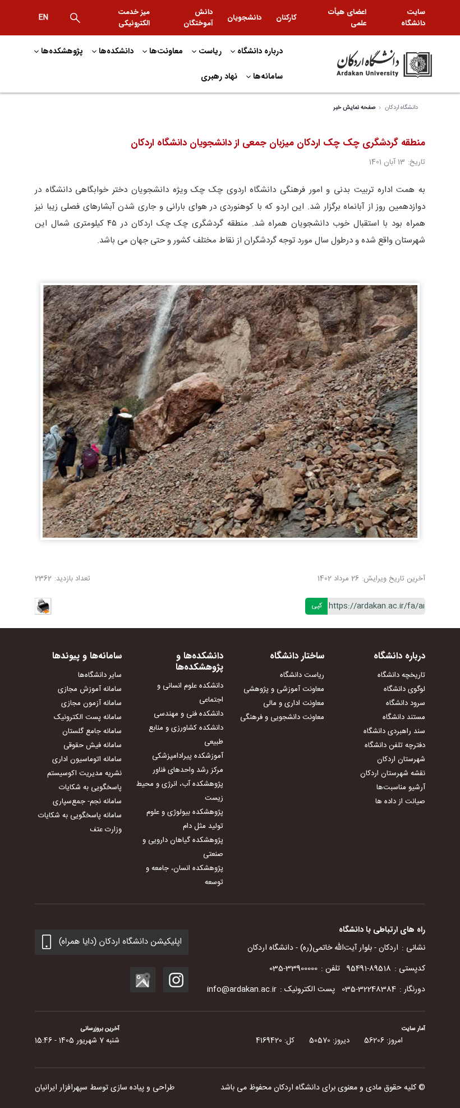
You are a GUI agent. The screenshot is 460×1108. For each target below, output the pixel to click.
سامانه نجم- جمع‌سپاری (87, 801)
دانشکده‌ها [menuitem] (116, 51)
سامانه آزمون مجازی (91, 703)
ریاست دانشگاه (302, 675)
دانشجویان (244, 18)
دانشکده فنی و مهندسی (188, 714)
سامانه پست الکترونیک (88, 717)
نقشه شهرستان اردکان (392, 773)
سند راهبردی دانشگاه (394, 731)
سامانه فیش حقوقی (92, 745)
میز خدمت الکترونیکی (134, 17)
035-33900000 (293, 969)
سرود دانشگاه (405, 703)
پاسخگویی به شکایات (90, 787)
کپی (316, 605)
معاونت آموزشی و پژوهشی (283, 689)
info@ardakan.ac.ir (242, 989)
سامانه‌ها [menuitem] (268, 76)
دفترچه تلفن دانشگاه (395, 745)
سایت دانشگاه (413, 17)
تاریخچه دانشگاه (401, 675)
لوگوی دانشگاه (404, 689)
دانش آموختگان (198, 17)
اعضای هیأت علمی (347, 17)
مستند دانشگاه (404, 717)
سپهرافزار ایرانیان (61, 1088)
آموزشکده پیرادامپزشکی (187, 756)
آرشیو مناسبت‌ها (400, 787)
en (43, 17)
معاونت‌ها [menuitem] (166, 51)
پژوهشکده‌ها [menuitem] (62, 51)
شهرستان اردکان (401, 759)
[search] (75, 18)
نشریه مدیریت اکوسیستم (84, 773)
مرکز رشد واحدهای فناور (188, 770)
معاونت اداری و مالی (293, 703)
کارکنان (286, 18)
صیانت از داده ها (400, 801)
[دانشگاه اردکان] (370, 64)
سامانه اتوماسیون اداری (87, 759)
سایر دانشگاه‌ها (100, 675)
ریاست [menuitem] (210, 51)
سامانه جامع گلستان (92, 731)
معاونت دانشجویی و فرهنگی (282, 717)
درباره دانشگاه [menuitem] (260, 51)
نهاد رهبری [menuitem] (219, 76)
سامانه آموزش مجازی (90, 689)
